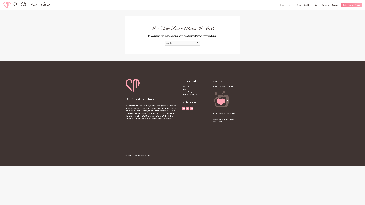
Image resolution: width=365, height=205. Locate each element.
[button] (293, 5)
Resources (325, 5)
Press (299, 5)
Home (282, 5)
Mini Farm (185, 87)
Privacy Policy (187, 92)
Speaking (307, 5)
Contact (335, 5)
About (290, 5)
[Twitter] (187, 108)
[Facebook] (183, 108)
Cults (315, 5)
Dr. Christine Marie (31, 5)
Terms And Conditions (189, 94)
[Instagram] (191, 108)
